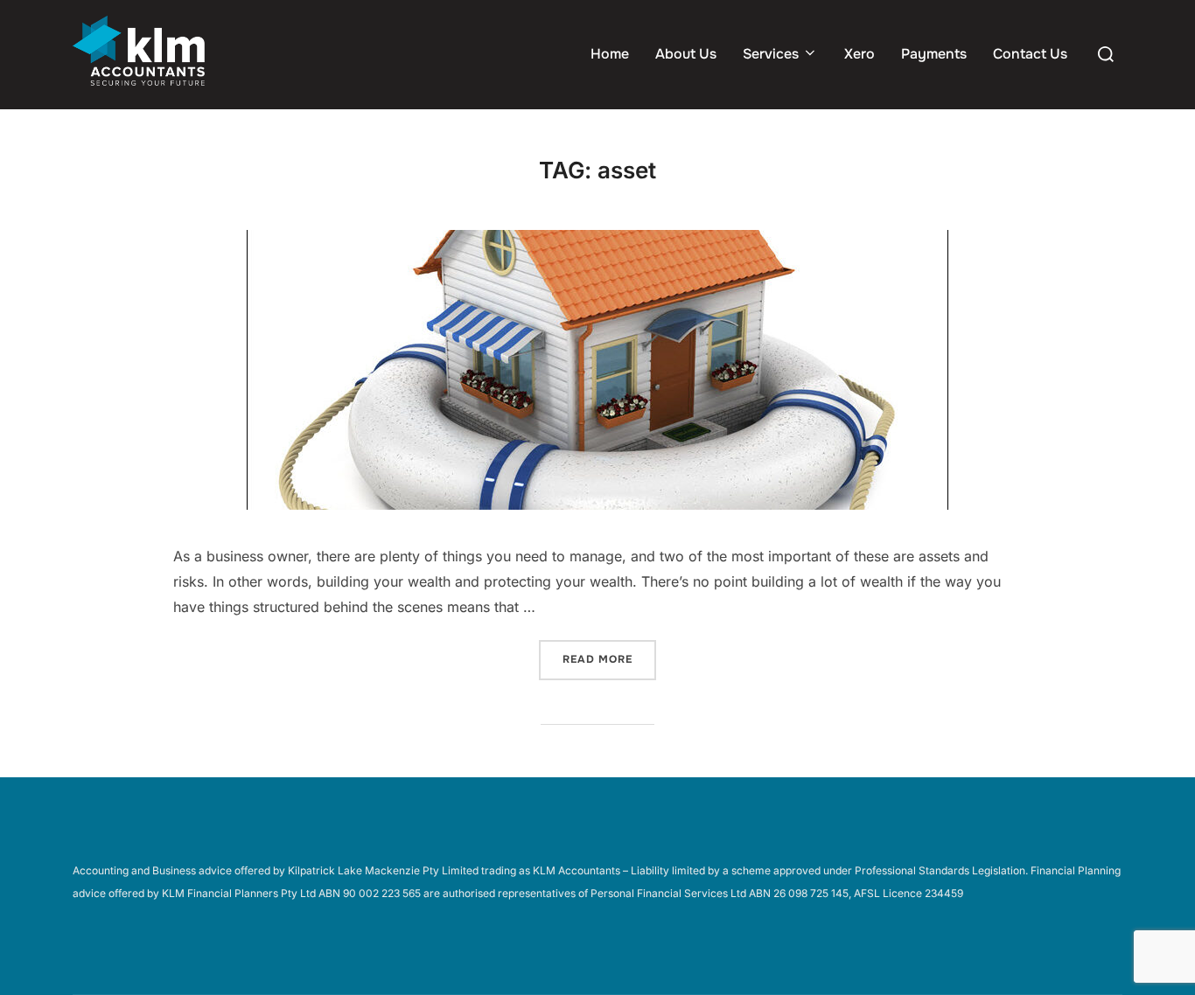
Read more (609, 658)
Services (771, 54)
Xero (859, 54)
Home (610, 54)
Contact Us (1030, 54)
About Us (685, 54)
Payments (934, 54)
